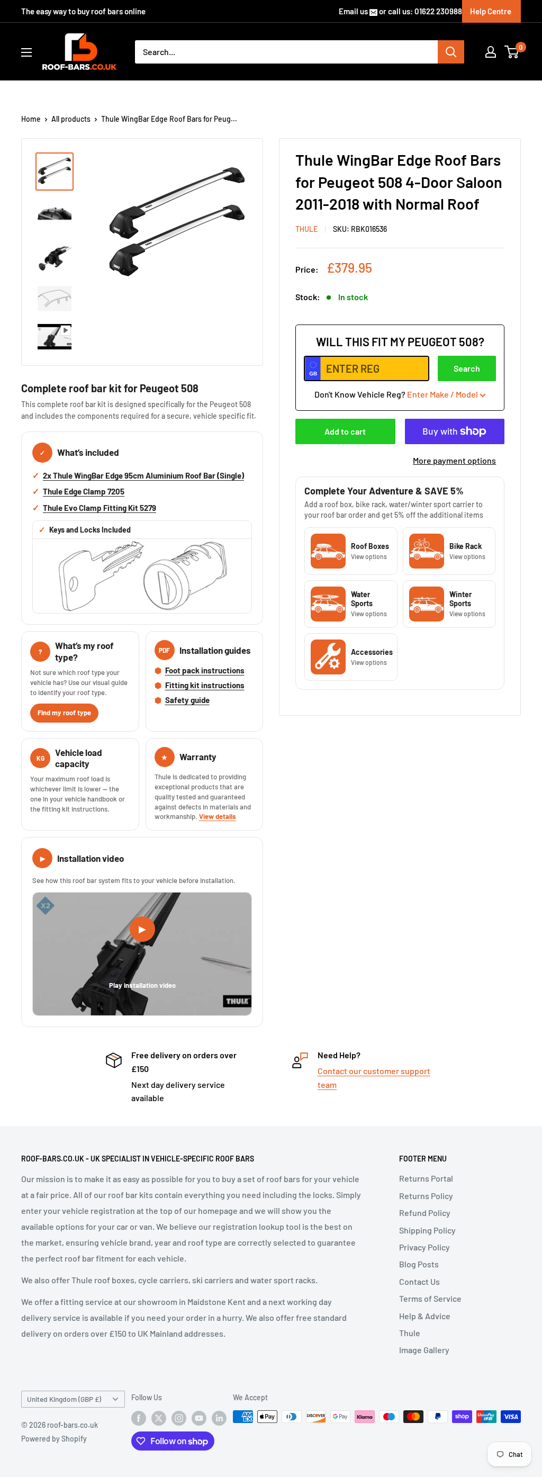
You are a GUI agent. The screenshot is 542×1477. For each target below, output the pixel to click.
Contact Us (419, 1281)
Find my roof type (64, 712)
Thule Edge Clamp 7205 (83, 491)
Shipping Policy (427, 1230)
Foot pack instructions (205, 670)
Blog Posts (419, 1264)
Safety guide (187, 700)
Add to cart (345, 431)
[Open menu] (26, 52)
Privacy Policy (424, 1247)
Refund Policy (424, 1213)
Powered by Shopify (54, 1438)
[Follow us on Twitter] (158, 1417)
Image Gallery (424, 1350)
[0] (512, 52)
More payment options (454, 460)
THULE (306, 228)
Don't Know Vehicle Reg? (396, 394)
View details (217, 816)
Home (31, 118)
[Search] (451, 52)
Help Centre (490, 11)
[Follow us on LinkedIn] (219, 1417)
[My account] (490, 52)
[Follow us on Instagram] (178, 1417)
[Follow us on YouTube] (199, 1417)
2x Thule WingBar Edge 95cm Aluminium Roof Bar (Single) (143, 475)
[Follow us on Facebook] (138, 1417)
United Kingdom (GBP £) (64, 1398)
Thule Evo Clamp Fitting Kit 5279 (99, 507)
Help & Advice (424, 1316)
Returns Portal (426, 1178)
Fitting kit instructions (205, 685)
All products (71, 118)
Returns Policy (426, 1196)
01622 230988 (438, 11)
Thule (409, 1333)
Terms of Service (430, 1298)
